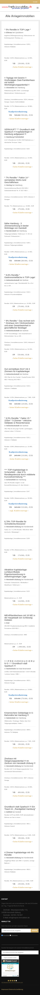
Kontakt (35, 2)
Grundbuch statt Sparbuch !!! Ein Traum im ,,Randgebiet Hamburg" (20, 808)
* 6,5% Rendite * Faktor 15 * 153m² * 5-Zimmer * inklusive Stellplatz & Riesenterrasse (17, 420)
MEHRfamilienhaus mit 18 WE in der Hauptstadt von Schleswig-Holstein (19, 617)
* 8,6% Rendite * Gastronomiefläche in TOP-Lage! (19, 276)
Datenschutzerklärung (16, 989)
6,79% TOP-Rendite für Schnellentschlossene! (15, 522)
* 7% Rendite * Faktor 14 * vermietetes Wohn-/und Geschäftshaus (16, 179)
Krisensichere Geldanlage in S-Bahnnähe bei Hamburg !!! (18, 714)
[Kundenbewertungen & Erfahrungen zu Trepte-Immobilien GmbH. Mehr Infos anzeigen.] (10, 966)
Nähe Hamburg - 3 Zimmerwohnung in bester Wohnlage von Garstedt (16, 225)
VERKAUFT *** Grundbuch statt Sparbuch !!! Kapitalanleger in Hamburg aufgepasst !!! (19, 131)
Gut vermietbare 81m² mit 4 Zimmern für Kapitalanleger (17, 370)
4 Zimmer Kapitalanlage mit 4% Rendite (19, 853)
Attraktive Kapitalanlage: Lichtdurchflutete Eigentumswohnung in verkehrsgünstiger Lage (15, 573)
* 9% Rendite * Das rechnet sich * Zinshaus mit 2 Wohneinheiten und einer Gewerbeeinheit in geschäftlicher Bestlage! (19, 324)
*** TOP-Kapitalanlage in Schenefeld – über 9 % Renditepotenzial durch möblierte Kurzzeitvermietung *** (19, 473)
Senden (34, 930)
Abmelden (14, 935)
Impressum (5, 989)
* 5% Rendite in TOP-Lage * (17, 29)
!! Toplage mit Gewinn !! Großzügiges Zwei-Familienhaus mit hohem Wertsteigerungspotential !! (19, 81)
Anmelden (6, 935)
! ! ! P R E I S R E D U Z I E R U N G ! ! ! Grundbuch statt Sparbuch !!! (19, 663)
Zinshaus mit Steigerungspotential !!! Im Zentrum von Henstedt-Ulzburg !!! (19, 760)
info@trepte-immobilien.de (19, 918)
